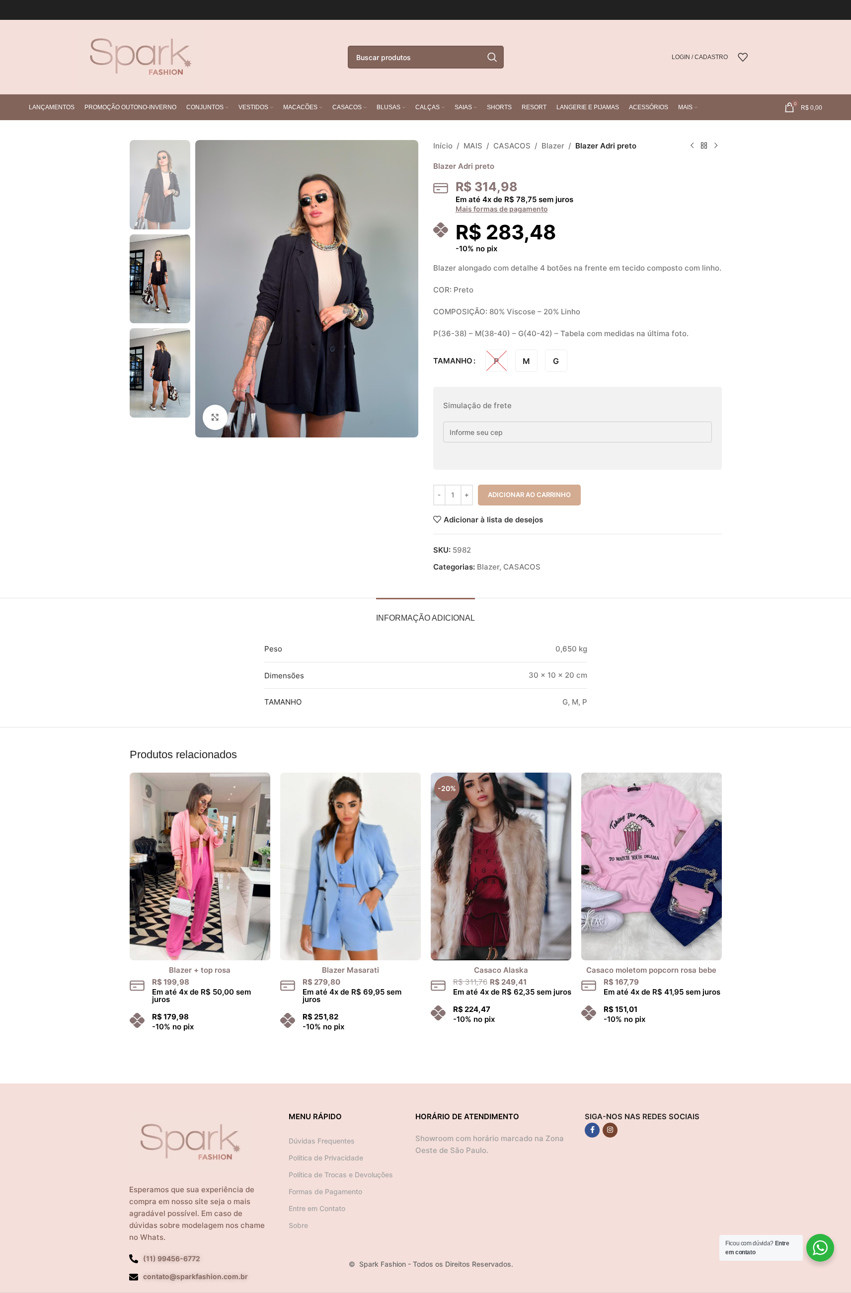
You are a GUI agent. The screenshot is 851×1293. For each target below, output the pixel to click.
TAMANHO (452, 360)
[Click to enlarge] (215, 417)
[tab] (425, 613)
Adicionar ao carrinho (529, 495)
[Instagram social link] (610, 1130)
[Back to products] (704, 146)
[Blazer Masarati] (350, 866)
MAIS (473, 145)
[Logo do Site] (140, 56)
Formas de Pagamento (325, 1191)
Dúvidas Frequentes (322, 1141)
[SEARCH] (492, 57)
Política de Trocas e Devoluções (341, 1174)
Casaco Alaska (501, 970)
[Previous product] (692, 146)
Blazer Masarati (350, 970)
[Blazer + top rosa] (200, 866)
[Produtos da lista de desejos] (743, 57)
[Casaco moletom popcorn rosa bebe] (651, 866)
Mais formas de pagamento (502, 209)
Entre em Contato (317, 1208)
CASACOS (512, 145)
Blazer (553, 145)
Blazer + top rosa (200, 970)
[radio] (496, 361)
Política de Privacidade (326, 1157)
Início (443, 145)
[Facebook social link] (592, 1130)
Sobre (298, 1225)
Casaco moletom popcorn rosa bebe (651, 970)
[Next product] (716, 146)
